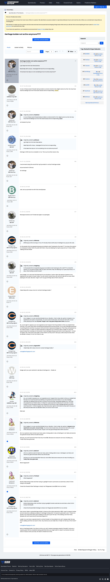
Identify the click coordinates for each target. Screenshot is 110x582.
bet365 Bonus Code (98, 85)
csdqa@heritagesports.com (27, 351)
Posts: (8, 76)
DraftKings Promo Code (98, 74)
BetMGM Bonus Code (98, 54)
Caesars (87, 65)
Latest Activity (19, 47)
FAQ (75, 550)
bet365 (87, 85)
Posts (8, 47)
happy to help (41, 29)
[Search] (101, 43)
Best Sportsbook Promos (92, 102)
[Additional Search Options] (99, 43)
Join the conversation (41, 40)
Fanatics (87, 79)
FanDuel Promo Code (98, 60)
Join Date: (9, 74)
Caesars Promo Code (98, 66)
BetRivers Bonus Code (99, 97)
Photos (29, 47)
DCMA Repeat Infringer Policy (87, 550)
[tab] (8, 47)
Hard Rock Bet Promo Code (98, 91)
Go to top (101, 550)
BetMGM (87, 54)
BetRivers (87, 97)
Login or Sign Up (99, 7)
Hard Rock (87, 91)
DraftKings (87, 71)
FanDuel (87, 59)
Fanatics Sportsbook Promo (98, 80)
